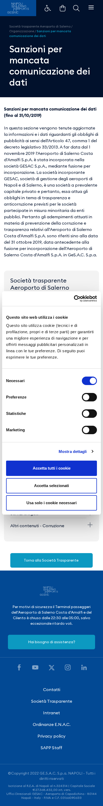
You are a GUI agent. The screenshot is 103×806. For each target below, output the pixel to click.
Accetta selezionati (51, 485)
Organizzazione (21, 31)
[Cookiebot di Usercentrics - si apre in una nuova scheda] (74, 298)
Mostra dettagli (73, 451)
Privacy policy (51, 736)
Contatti (51, 689)
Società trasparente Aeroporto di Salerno (40, 26)
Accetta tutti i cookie (52, 468)
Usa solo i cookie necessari (51, 503)
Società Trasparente (51, 701)
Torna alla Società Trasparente (51, 560)
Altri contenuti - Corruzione (37, 525)
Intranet (51, 712)
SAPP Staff (51, 747)
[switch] (89, 397)
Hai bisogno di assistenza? (51, 642)
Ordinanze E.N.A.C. (52, 724)
